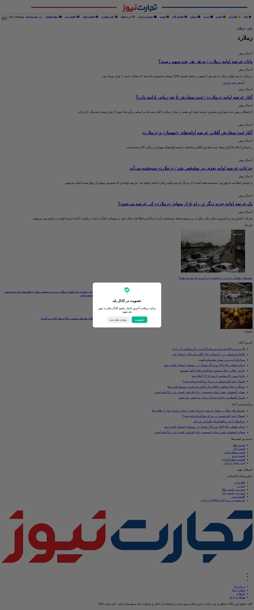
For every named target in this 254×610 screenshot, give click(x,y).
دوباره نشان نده (118, 319)
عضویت (139, 319)
